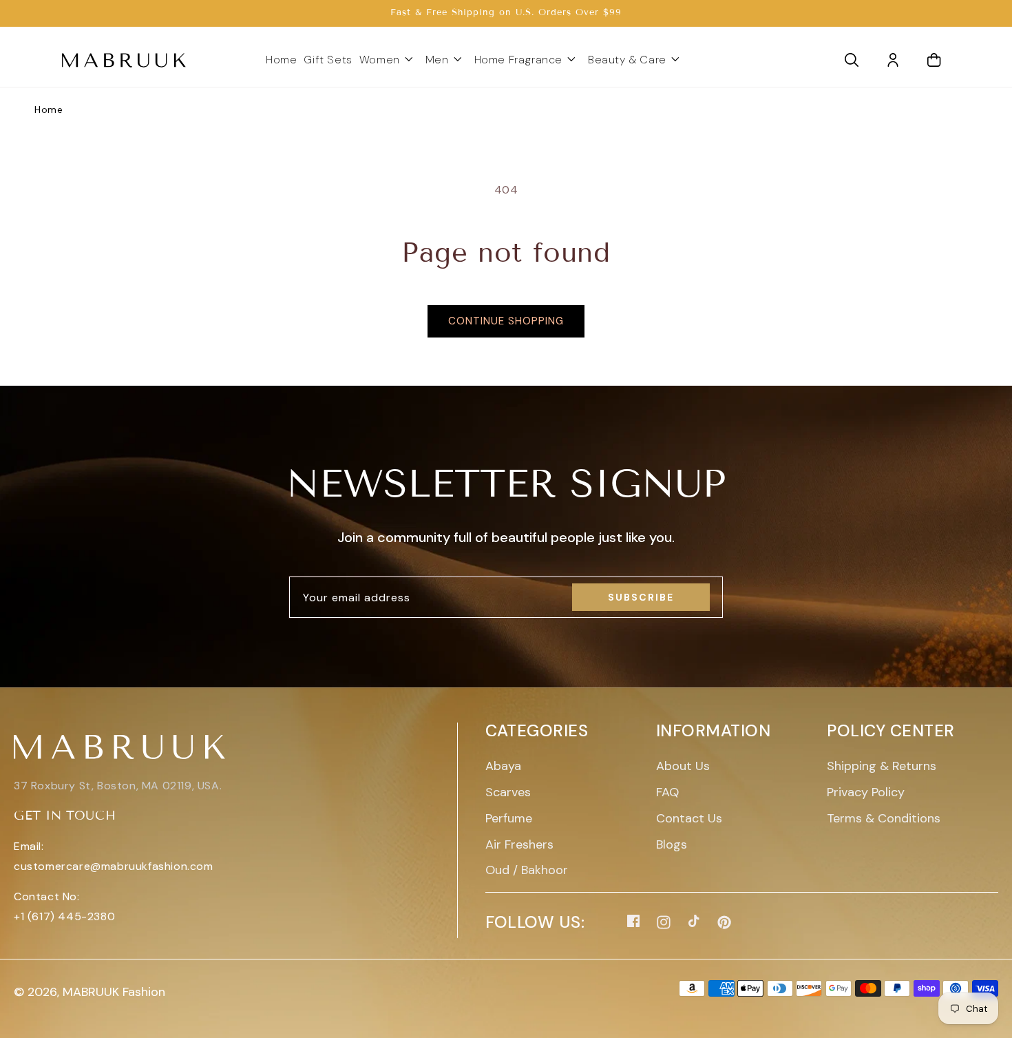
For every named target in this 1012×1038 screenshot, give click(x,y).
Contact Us (689, 818)
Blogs (671, 844)
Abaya (503, 766)
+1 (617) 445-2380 (64, 916)
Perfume (508, 818)
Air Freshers (519, 844)
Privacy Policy (866, 792)
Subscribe (641, 597)
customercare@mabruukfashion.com (113, 866)
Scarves (508, 792)
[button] (389, 60)
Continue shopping (506, 321)
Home (48, 109)
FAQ (667, 792)
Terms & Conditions (883, 818)
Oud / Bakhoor (526, 870)
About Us (683, 766)
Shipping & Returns (881, 766)
